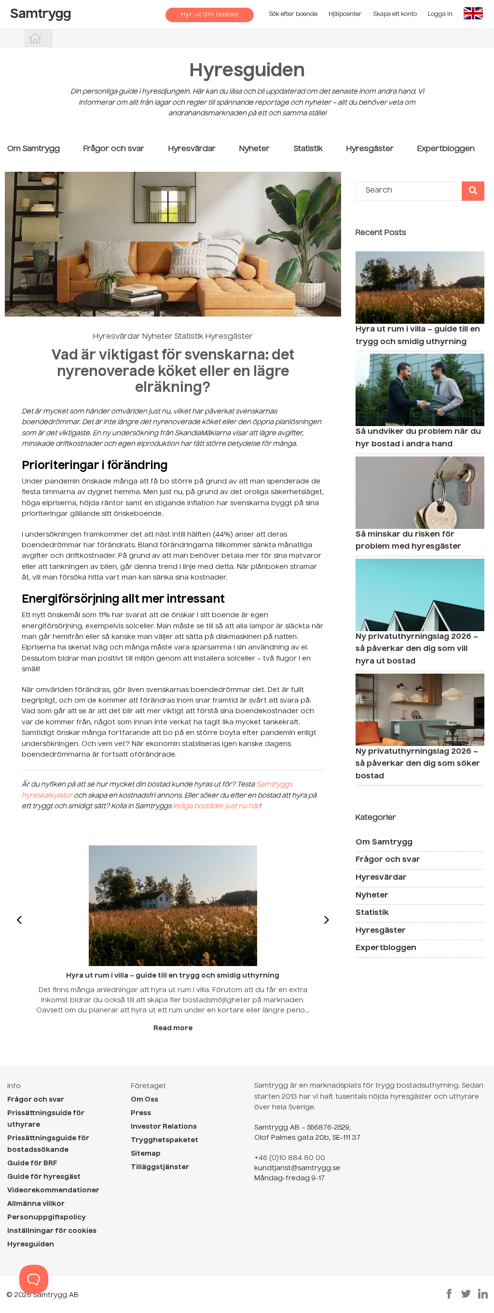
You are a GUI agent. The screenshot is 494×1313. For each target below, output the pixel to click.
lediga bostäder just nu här (216, 806)
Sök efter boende (293, 14)
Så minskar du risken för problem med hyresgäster (408, 541)
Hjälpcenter (345, 14)
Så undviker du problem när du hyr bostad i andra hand (418, 438)
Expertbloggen (446, 149)
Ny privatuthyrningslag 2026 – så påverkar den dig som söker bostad (418, 764)
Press (141, 1113)
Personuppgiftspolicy (46, 1217)
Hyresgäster (370, 149)
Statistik (308, 149)
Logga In (440, 14)
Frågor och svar (113, 149)
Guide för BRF (32, 1163)
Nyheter (254, 149)
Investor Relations (164, 1126)
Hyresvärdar (192, 149)
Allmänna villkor (36, 1204)
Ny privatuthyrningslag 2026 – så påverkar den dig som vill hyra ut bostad (417, 649)
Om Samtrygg (33, 149)
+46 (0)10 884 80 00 (289, 1158)
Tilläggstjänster (160, 1167)
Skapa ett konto (395, 14)
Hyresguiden (247, 72)
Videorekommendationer (53, 1190)
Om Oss (144, 1099)
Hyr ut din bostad (209, 15)
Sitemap (146, 1153)
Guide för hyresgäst (44, 1177)
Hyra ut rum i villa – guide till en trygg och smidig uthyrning (418, 336)
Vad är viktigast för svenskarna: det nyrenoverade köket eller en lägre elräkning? (173, 372)
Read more (172, 1028)
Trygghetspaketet (164, 1140)
